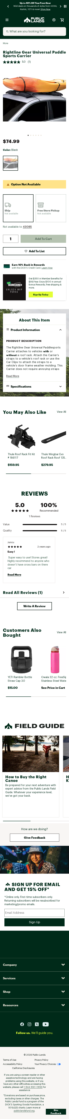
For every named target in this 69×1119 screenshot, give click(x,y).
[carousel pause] (65, 6)
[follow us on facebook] (23, 1024)
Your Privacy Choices (45, 1064)
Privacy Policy (41, 1060)
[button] (27, 227)
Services (9, 978)
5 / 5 (63, 524)
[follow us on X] (38, 1024)
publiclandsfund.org (24, 1111)
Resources (10, 1005)
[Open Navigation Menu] (7, 20)
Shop (6, 991)
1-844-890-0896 (33, 1087)
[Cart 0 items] (62, 20)
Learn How (47, 268)
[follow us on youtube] (45, 1024)
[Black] (10, 163)
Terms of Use (9, 1060)
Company (10, 964)
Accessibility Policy (12, 1064)
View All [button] (61, 412)
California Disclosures (23, 1068)
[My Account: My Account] (54, 20)
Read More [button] (12, 376)
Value (6, 524)
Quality (7, 530)
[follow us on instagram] (31, 1024)
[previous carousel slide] (8, 6)
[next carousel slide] (61, 6)
